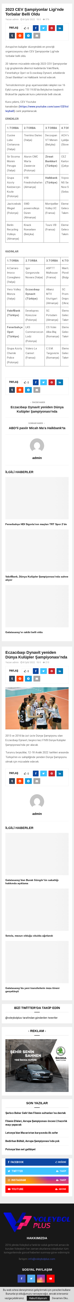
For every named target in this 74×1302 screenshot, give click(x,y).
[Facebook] (22, 1279)
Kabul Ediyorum (38, 1298)
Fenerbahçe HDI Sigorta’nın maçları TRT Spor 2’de (36, 524)
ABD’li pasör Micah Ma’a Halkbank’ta (37, 428)
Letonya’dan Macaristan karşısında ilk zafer (31, 1132)
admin (15, 19)
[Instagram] (41, 1279)
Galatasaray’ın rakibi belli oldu (24, 632)
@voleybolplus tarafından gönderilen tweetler (31, 1017)
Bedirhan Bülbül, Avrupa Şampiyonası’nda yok (32, 1141)
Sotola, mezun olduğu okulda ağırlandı (29, 935)
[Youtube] (51, 1279)
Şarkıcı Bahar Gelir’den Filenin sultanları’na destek (35, 1113)
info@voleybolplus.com (41, 1259)
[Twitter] (31, 1279)
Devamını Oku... (60, 1298)
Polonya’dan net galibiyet (20, 1149)
